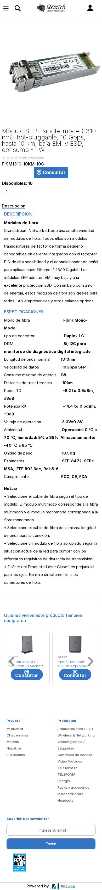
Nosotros (14, 748)
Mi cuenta (15, 729)
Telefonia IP (67, 768)
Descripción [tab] (13, 205)
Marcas (13, 742)
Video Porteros (70, 761)
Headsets (65, 800)
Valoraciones (33, 157)
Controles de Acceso (75, 755)
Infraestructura (70, 794)
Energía (64, 781)
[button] (90, 8)
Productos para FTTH (75, 729)
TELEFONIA (66, 774)
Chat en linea (18, 735)
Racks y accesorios (73, 787)
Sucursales (16, 755)
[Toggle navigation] (17, 8)
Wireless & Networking (76, 735)
